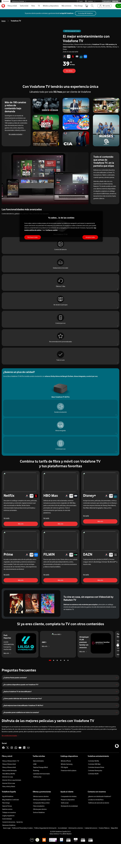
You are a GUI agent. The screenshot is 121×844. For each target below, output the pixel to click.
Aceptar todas (90, 237)
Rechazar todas (33, 237)
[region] (61, 226)
